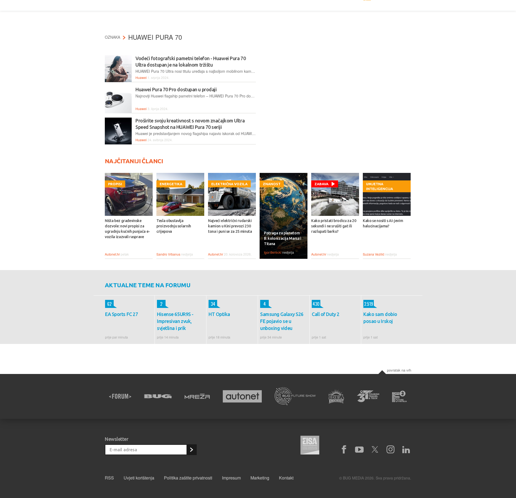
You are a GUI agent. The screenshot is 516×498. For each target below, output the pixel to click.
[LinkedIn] (406, 449)
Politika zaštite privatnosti (188, 478)
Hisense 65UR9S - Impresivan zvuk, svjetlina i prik (175, 321)
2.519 (368, 304)
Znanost (272, 184)
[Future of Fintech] (399, 396)
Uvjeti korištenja (139, 478)
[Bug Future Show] (295, 396)
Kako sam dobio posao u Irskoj (380, 317)
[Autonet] (242, 396)
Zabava (321, 184)
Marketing (259, 478)
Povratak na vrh (399, 370)
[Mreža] (197, 396)
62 (108, 304)
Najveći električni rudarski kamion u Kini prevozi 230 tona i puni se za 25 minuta (230, 226)
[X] (375, 449)
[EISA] (309, 446)
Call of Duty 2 (325, 314)
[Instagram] (390, 449)
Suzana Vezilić (373, 254)
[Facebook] (344, 449)
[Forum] (120, 396)
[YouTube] (359, 449)
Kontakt (286, 478)
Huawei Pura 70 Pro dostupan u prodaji (176, 89)
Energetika (171, 184)
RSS (109, 478)
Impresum (231, 478)
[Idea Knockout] (336, 396)
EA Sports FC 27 (121, 314)
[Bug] (158, 396)
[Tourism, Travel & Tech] (368, 396)
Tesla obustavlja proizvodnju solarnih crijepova (173, 226)
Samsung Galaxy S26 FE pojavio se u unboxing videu (281, 321)
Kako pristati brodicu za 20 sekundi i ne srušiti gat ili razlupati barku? (333, 226)
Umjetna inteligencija (379, 186)
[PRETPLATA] (191, 450)
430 (316, 304)
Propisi (115, 184)
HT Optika (219, 314)
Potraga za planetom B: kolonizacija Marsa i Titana (282, 238)
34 (212, 304)
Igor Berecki (272, 252)
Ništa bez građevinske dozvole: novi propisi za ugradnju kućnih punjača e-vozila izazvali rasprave (127, 229)
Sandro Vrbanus (168, 254)
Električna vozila (229, 184)
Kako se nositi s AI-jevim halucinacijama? (383, 223)
